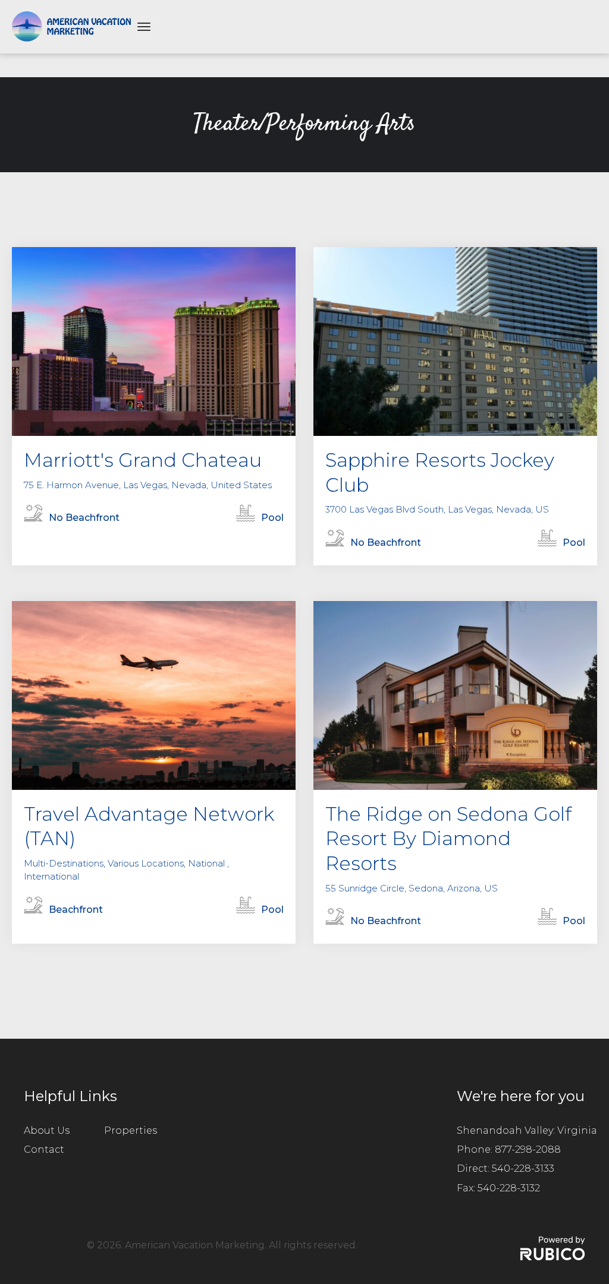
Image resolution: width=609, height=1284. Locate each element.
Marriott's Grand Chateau (143, 460)
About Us (47, 1130)
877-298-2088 (528, 1149)
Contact (44, 1149)
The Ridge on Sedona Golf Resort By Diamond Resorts (448, 838)
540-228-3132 (509, 1188)
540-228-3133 (523, 1168)
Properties (130, 1130)
